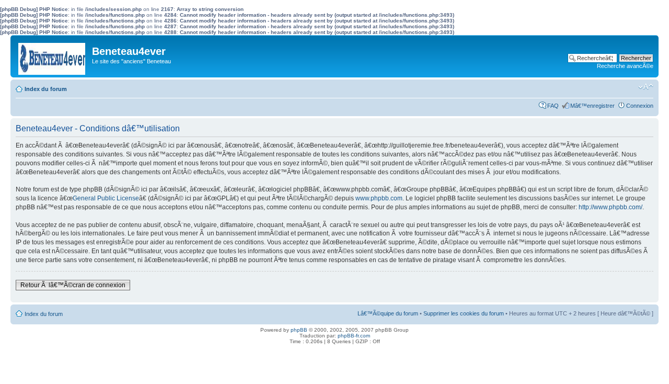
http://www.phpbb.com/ (610, 207)
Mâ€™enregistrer (592, 106)
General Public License (106, 198)
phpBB (299, 330)
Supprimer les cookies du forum (463, 313)
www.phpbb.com (378, 198)
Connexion (639, 106)
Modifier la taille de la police (645, 87)
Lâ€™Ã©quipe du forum (387, 313)
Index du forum (46, 89)
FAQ (553, 106)
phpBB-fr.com (354, 335)
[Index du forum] (52, 56)
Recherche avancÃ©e (625, 66)
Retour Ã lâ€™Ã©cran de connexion (72, 285)
